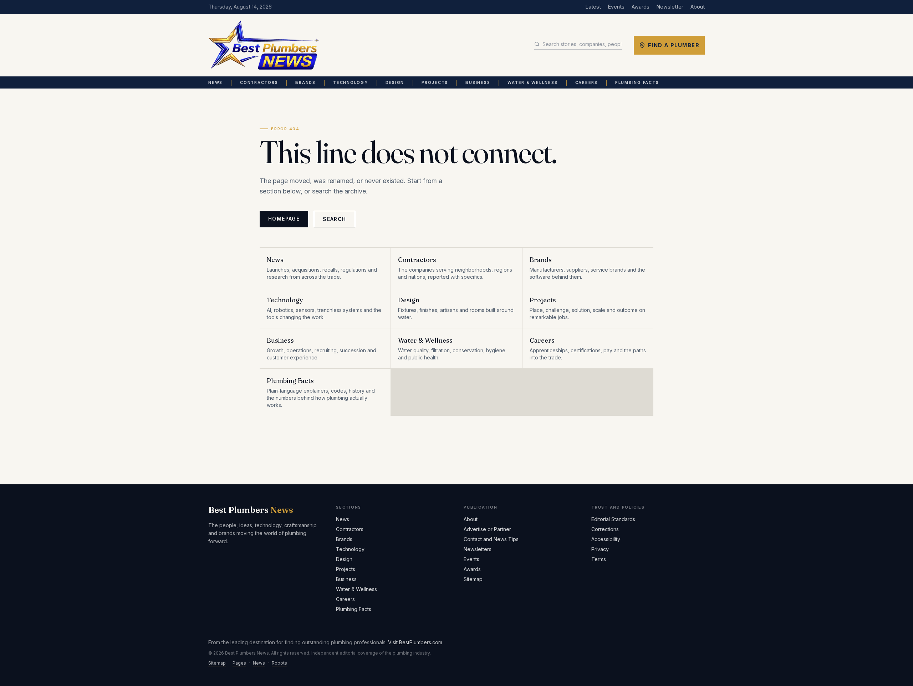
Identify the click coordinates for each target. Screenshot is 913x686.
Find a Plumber (673, 45)
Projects (435, 82)
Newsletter (670, 7)
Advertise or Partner (487, 529)
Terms (598, 559)
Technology (350, 82)
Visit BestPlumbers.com (415, 642)
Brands (305, 82)
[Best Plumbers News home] (263, 45)
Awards (640, 7)
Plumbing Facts (637, 82)
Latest (593, 7)
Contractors (259, 82)
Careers (586, 82)
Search (334, 219)
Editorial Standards (613, 519)
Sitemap (473, 579)
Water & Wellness (532, 82)
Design (395, 82)
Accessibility (605, 539)
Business (477, 82)
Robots (279, 663)
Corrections (605, 529)
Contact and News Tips (491, 539)
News (215, 82)
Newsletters (477, 549)
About (697, 7)
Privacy (600, 549)
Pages (239, 663)
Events (616, 7)
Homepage (284, 219)
